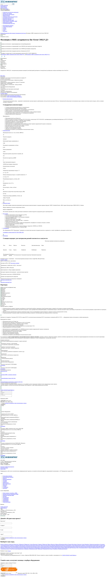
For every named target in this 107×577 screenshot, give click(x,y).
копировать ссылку (4, 36)
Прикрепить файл (21, 573)
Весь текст (2, 75)
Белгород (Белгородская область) (29, 545)
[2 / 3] (12, 54)
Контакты (5, 31)
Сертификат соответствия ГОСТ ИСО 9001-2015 (13, 232)
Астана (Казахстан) (34, 544)
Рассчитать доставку (15, 263)
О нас (4, 30)
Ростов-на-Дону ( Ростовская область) (80, 547)
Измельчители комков (7, 22)
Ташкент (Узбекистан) (42, 544)
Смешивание (5, 498)
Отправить (3, 404)
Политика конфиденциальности (7, 466)
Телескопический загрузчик (9, 23)
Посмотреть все (3, 371)
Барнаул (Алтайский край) (16, 545)
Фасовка (5, 496)
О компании (5, 487)
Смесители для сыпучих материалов (10, 12)
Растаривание (6, 497)
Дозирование (6, 499)
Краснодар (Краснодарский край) (83, 546)
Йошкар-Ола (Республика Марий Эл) (12, 546)
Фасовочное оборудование (8, 14)
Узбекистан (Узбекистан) (24, 544)
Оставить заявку (3, 93)
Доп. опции (5, 213)
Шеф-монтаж (6, 482)
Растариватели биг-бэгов (8, 17)
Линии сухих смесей (7, 13)
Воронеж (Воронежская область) (58, 545)
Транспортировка (6, 501)
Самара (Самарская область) (94, 547)
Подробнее (2, 365)
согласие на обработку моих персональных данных (16, 403)
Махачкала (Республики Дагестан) (7, 547)
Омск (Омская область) (56, 547)
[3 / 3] (37, 54)
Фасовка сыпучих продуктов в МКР (10, 494)
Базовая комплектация (7, 98)
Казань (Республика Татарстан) (75, 544)
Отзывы (4, 28)
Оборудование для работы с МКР (10, 21)
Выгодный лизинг (7, 483)
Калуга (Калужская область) (44, 546)
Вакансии (5, 484)
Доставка (5, 480)
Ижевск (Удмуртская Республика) (89, 545)
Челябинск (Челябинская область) (60, 548)
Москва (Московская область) (61, 544)
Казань (7, 8)
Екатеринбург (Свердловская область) (74, 545)
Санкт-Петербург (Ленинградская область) (91, 544)
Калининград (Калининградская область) (29, 546)
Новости (5, 478)
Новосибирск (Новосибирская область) (43, 547)
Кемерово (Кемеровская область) (57, 546)
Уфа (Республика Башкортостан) (17, 548)
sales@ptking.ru (3, 6)
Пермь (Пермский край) (66, 547)
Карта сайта (3, 469)
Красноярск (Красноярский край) (98, 546)
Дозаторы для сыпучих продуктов (10, 16)
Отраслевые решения (7, 26)
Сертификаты (6, 228)
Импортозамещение (7, 479)
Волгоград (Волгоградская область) (43, 545)
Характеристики (6, 130)
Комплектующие (6, 203)
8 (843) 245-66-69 (4, 5)
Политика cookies (4, 467)
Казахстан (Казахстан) (14, 544)
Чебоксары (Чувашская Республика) (45, 548)
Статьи (4, 27)
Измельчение (5, 500)
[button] (1, 57)
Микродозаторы (6, 15)
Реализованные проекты (8, 25)
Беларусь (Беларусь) (4, 544)
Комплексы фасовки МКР (8, 20)
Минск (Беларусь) (51, 544)
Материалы (5, 235)
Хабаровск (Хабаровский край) (30, 548)
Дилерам (5, 481)
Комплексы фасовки (7, 18)
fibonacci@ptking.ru (18, 96)
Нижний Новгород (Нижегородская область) (24, 547)
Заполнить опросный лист (6, 279)
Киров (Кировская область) (70, 546)
